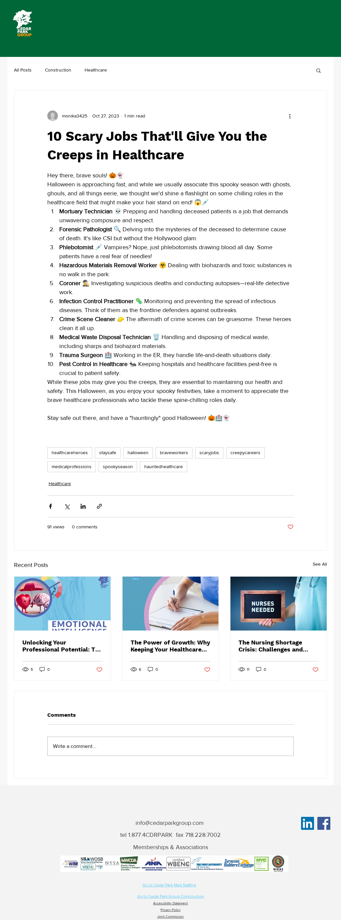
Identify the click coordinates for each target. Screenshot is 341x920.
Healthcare (96, 70)
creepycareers (245, 452)
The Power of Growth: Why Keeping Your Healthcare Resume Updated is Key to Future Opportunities (170, 646)
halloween (138, 452)
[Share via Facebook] (50, 506)
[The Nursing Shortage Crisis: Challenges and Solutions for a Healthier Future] (278, 604)
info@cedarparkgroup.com (170, 823)
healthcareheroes (70, 452)
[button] (318, 70)
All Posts (23, 70)
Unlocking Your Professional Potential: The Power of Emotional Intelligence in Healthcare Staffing (62, 646)
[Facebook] (323, 823)
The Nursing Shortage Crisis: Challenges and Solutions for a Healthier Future (274, 646)
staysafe (107, 452)
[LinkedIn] (307, 823)
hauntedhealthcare (163, 466)
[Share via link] (99, 506)
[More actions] (290, 116)
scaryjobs (209, 452)
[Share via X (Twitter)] (67, 506)
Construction (58, 70)
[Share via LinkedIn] (83, 506)
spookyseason (118, 466)
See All (320, 564)
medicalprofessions (72, 466)
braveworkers (174, 452)
